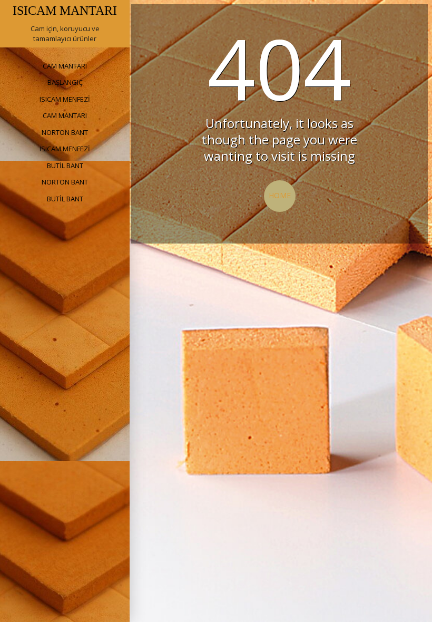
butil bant (65, 165)
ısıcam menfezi (65, 99)
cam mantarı (65, 66)
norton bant (65, 132)
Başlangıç (65, 82)
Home (280, 195)
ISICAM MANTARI (65, 10)
